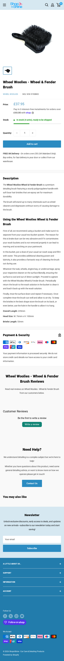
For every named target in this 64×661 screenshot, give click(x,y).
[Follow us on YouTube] (22, 616)
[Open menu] (4, 5)
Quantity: (7, 133)
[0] (58, 5)
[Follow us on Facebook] (5, 616)
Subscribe (32, 548)
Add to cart (32, 144)
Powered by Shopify (11, 655)
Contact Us (32, 483)
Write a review (32, 424)
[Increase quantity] (32, 133)
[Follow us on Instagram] (16, 616)
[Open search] (46, 5)
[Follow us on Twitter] (11, 616)
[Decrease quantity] (17, 133)
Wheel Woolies (10, 94)
